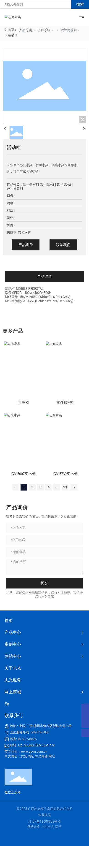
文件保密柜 (65, 402)
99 (65, 487)
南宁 (58, 826)
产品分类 (25, 30)
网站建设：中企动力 (41, 826)
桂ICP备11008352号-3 (44, 821)
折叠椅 (23, 402)
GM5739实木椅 (65, 474)
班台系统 (44, 30)
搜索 (80, 4)
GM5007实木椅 (23, 474)
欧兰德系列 (69, 30)
